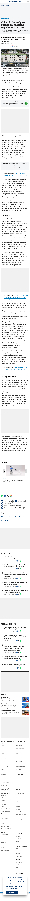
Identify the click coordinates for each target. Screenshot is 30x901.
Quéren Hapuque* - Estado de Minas (13, 507)
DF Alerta (18, 836)
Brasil (7, 5)
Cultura (17, 758)
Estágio (17, 750)
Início (2, 5)
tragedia (5, 520)
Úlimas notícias (19, 801)
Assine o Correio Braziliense (7, 828)
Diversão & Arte (4, 758)
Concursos (19, 774)
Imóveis (2, 797)
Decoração (18, 809)
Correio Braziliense (7, 741)
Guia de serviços (19, 804)
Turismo (3, 777)
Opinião (2, 769)
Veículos (3, 800)
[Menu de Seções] (2, 1)
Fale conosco (18, 771)
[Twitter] (8, 497)
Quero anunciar (4, 795)
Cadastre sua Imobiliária (21, 819)
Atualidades (18, 853)
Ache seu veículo (4, 834)
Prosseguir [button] (12, 892)
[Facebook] (5, 497)
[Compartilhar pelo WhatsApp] (20, 561)
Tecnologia (3, 774)
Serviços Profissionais (5, 808)
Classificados (5, 793)
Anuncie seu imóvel (20, 793)
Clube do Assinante (5, 826)
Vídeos (2, 845)
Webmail (3, 790)
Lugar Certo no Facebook (21, 814)
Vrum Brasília (18, 844)
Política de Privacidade (6, 782)
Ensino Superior (19, 745)
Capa (2, 743)
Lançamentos (18, 798)
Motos (2, 847)
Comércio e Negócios (5, 811)
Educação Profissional (20, 766)
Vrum (3, 833)
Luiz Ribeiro (21, 501)
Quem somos (4, 779)
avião (11, 517)
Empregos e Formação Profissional (5, 803)
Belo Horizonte (20, 517)
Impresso (4, 814)
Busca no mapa (19, 796)
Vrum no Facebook (5, 850)
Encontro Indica (19, 856)
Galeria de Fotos (19, 811)
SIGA (10, 46)
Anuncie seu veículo (5, 837)
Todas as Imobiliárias (20, 817)
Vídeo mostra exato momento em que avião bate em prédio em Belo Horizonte (15, 369)
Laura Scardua (7, 503)
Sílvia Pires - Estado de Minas (11, 505)
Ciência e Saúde (4, 766)
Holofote (3, 771)
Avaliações (3, 842)
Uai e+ (17, 867)
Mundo (2, 756)
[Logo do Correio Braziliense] (15, 2)
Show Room (18, 806)
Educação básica (19, 743)
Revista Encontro (21, 846)
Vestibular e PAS (19, 761)
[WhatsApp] (2, 497)
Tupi (16, 870)
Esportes (3, 761)
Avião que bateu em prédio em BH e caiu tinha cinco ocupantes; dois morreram (16, 297)
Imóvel (18, 789)
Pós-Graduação (19, 769)
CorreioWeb (5, 789)
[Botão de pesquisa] (28, 1)
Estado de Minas (19, 862)
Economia (3, 753)
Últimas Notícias (19, 756)
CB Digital (3, 821)
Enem (17, 753)
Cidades (3, 745)
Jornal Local (18, 838)
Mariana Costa (8, 501)
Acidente (5, 517)
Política (2, 748)
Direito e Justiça (4, 764)
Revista (17, 851)
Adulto (2, 806)
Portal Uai (18, 864)
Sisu (16, 764)
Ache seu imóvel (19, 790)
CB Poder (18, 841)
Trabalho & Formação (20, 748)
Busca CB (3, 823)
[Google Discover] (11, 496)
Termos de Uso (4, 785)
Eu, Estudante (20, 741)
